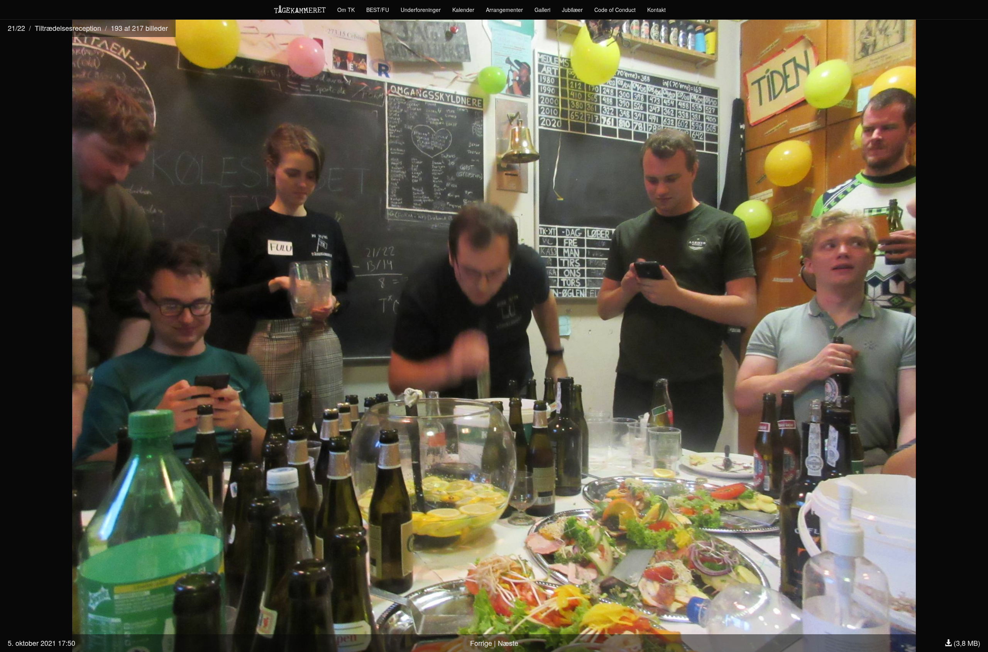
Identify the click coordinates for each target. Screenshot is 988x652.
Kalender (463, 10)
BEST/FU (377, 10)
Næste (508, 643)
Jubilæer (572, 10)
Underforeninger (421, 10)
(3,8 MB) (966, 643)
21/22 (16, 28)
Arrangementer (504, 10)
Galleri (542, 10)
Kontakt (656, 10)
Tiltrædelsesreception (68, 28)
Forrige (481, 643)
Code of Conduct (615, 10)
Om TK (346, 10)
